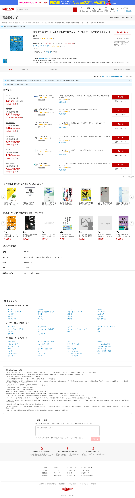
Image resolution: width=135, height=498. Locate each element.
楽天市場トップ (6, 23)
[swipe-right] (131, 197)
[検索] (75, 10)
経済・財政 (44, 23)
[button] (88, 9)
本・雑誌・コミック (18, 23)
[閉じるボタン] (133, 27)
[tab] (10, 69)
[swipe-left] (3, 197)
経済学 (51, 23)
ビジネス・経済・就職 (32, 23)
